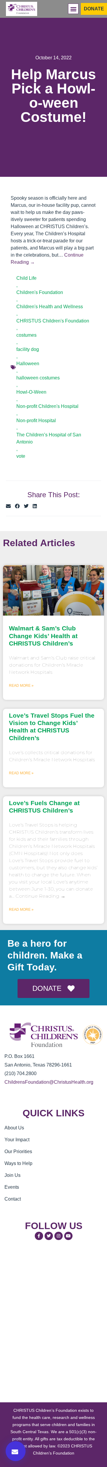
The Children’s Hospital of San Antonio (48, 438)
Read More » (21, 686)
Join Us (12, 1175)
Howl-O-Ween (31, 392)
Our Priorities (18, 1151)
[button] (73, 9)
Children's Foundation (39, 292)
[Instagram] (58, 1236)
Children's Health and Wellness (49, 306)
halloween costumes (38, 377)
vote (20, 456)
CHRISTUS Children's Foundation (52, 320)
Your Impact (16, 1139)
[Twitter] (49, 1236)
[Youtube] (68, 1236)
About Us (14, 1127)
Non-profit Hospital (36, 420)
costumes (26, 335)
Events (11, 1187)
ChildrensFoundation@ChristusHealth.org (48, 1082)
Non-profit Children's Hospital (47, 406)
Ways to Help (18, 1163)
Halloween (27, 363)
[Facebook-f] (39, 1236)
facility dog (27, 349)
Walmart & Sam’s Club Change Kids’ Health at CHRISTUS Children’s (43, 635)
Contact (12, 1198)
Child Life (26, 278)
